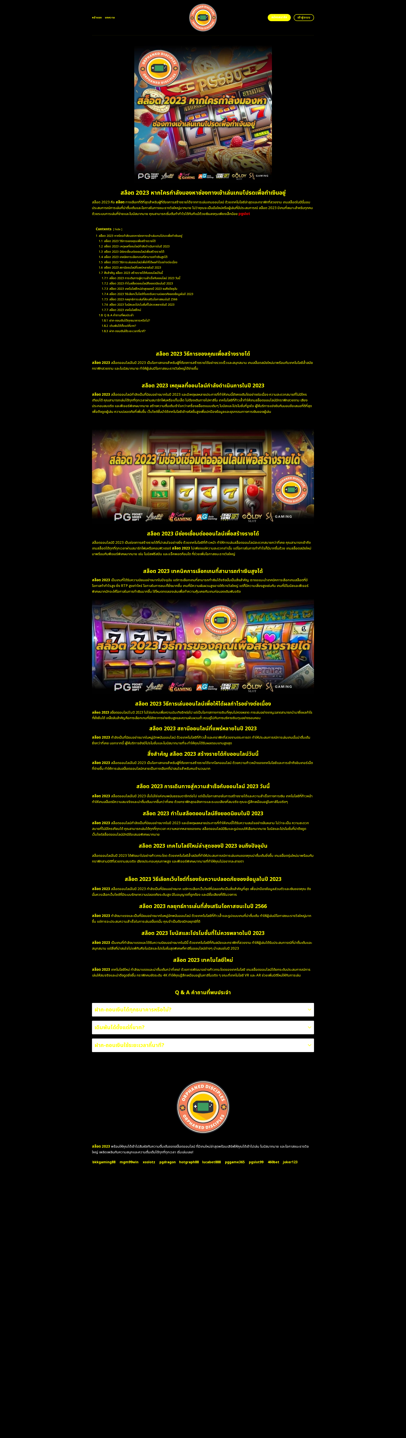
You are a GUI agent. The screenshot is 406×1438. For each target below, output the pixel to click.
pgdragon (167, 1162)
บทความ (110, 17)
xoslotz (149, 1162)
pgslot (244, 214)
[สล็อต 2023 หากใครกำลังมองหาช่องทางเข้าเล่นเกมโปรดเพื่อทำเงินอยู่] (203, 17)
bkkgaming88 (103, 1162)
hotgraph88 (189, 1162)
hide (118, 229)
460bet (273, 1162)
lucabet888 (211, 1162)
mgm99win (129, 1162)
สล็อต (120, 202)
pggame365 (235, 1162)
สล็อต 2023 (101, 1146)
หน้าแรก (97, 17)
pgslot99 (256, 1162)
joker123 (290, 1162)
